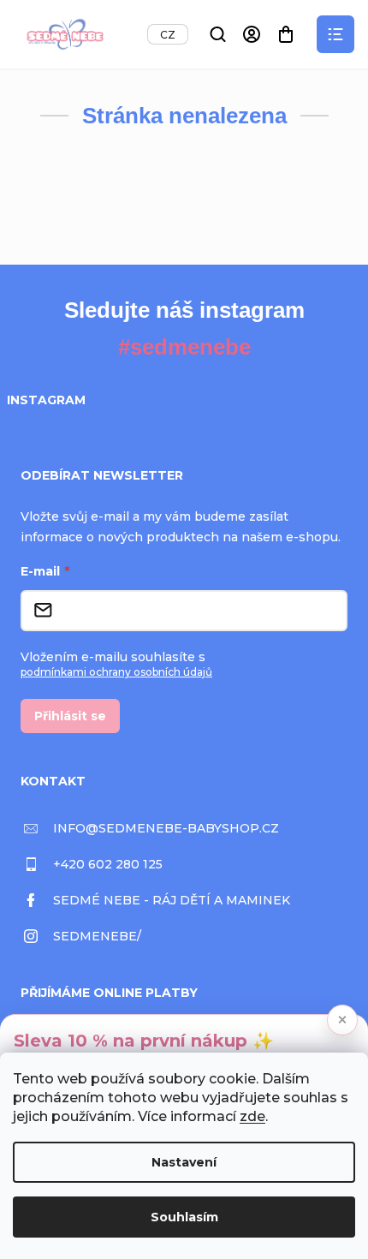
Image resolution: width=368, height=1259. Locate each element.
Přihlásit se (70, 716)
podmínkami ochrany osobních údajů (116, 671)
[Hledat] (217, 34)
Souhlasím (184, 1217)
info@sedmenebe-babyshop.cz (166, 828)
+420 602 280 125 (108, 864)
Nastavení (184, 1162)
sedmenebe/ (97, 936)
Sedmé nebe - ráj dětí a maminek (171, 900)
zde (252, 1116)
